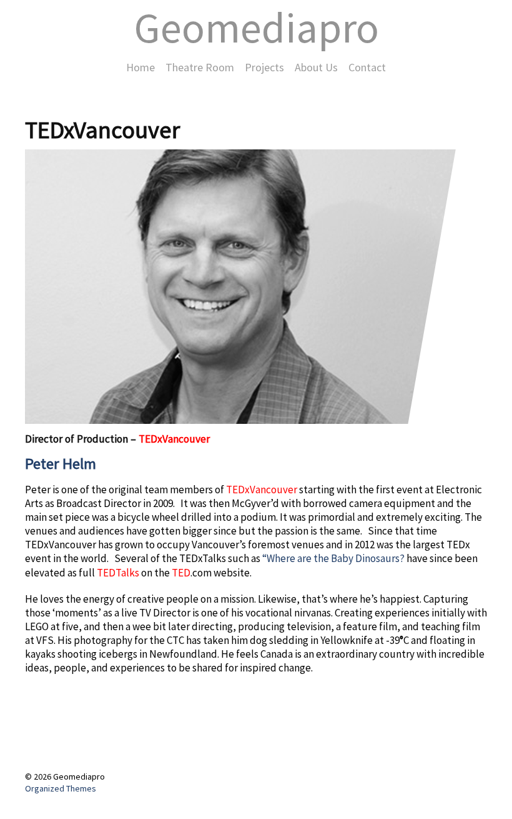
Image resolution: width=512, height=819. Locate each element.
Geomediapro (256, 27)
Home (140, 67)
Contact (367, 67)
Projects (264, 67)
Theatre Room (199, 67)
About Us (316, 67)
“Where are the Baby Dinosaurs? (333, 558)
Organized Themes (60, 788)
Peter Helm (60, 463)
